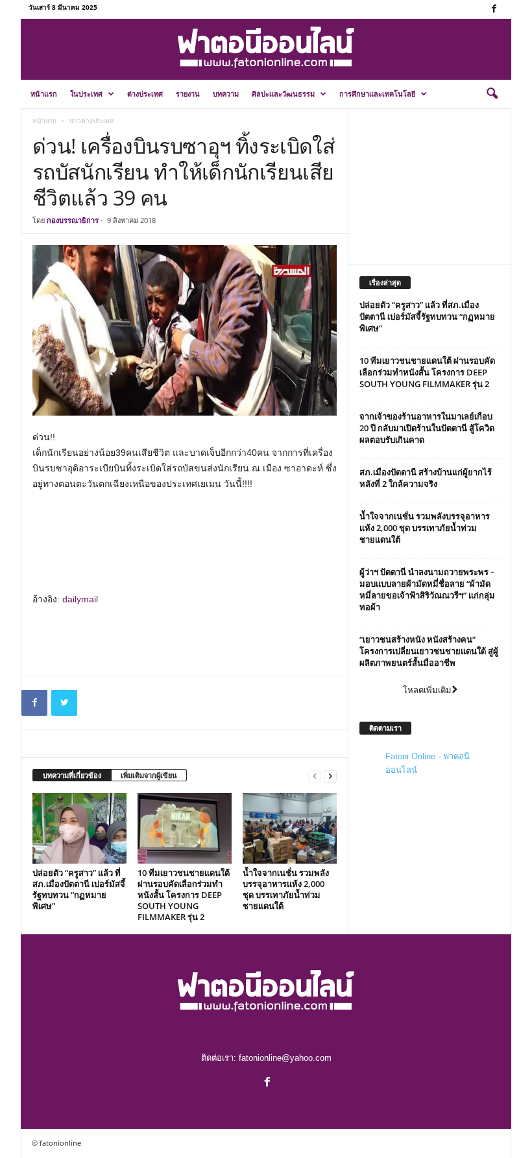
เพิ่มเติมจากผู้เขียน (149, 775)
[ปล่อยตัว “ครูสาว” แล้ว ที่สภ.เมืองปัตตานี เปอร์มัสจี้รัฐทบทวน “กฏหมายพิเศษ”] (79, 828)
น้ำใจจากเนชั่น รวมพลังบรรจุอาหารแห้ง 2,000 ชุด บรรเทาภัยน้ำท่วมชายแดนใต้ (286, 889)
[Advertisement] (185, 526)
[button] (492, 94)
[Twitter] (64, 703)
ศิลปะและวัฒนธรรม (283, 94)
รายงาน (188, 94)
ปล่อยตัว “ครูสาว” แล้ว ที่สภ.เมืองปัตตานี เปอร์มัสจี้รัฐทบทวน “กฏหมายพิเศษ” (78, 889)
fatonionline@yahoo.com (285, 1058)
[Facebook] (494, 9)
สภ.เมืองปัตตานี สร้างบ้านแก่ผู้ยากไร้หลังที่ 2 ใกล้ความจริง (425, 478)
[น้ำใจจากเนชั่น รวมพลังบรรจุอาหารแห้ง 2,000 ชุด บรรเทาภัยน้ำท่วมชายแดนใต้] (290, 828)
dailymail (80, 599)
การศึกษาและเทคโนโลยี (377, 94)
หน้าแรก (43, 94)
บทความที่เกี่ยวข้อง (72, 775)
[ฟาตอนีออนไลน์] (266, 48)
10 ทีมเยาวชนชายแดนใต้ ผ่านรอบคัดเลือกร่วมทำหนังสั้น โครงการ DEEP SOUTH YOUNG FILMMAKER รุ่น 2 (184, 895)
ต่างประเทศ (145, 94)
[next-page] (330, 776)
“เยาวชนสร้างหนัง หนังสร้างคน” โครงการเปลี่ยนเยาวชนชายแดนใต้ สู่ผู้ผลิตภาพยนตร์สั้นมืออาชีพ (428, 650)
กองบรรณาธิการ (73, 220)
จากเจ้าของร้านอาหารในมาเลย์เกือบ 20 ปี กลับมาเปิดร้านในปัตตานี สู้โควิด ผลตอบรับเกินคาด (426, 427)
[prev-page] (314, 776)
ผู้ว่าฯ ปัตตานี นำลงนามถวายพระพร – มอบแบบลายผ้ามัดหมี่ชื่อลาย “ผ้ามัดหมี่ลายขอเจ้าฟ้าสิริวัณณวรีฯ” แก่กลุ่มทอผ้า (427, 589)
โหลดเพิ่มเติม (427, 690)
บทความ (226, 94)
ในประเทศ (86, 94)
